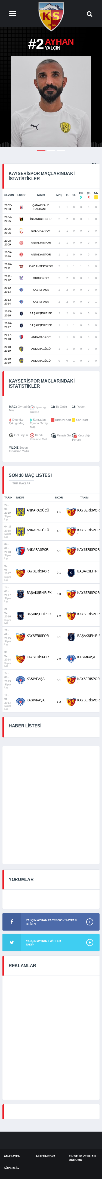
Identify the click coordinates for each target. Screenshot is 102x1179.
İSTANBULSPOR (40, 219)
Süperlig (11, 1168)
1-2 (59, 701)
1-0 (59, 615)
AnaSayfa (12, 1156)
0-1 (59, 551)
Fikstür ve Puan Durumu (82, 1158)
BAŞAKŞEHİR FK (41, 313)
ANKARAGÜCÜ (41, 348)
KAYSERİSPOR (88, 510)
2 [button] (51, 150)
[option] (51, 101)
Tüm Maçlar (21, 483)
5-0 (59, 593)
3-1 (59, 531)
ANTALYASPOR (41, 242)
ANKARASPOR (41, 337)
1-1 (59, 511)
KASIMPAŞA (41, 289)
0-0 (59, 658)
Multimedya (45, 1156)
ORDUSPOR (41, 278)
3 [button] (61, 150)
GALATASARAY (41, 230)
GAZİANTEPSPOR (41, 266)
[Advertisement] (51, 805)
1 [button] (41, 150)
